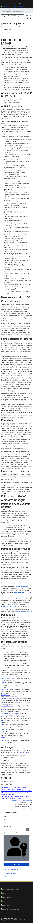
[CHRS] (16, 901)
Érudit (3, 691)
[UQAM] (16, 897)
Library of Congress (7, 706)
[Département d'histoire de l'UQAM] (16, 889)
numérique (17, 698)
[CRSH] (16, 905)
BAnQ (2, 686)
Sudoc (3, 724)
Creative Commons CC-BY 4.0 (10, 606)
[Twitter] (16, 1)
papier (10, 698)
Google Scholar (5, 695)
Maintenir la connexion (11, 833)
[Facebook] (23, 34)
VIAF (2, 739)
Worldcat (3, 740)
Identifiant (6, 820)
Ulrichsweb (4, 729)
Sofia (2, 720)
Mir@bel (3, 709)
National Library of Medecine (9, 713)
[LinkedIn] (30, 34)
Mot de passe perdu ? (11, 869)
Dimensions (4, 689)
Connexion (16, 864)
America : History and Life (8, 678)
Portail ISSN (4, 698)
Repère (3, 717)
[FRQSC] (16, 893)
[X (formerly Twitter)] (26, 34)
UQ (2, 733)
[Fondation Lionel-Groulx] (16, 909)
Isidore (3, 702)
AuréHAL (3, 682)
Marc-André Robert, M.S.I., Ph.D (17, 919)
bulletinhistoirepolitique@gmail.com (17, 3)
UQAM (3, 737)
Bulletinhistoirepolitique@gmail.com (21, 800)
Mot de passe (7, 826)
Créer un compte (10, 877)
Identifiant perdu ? (10, 873)
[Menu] (31, 6)
